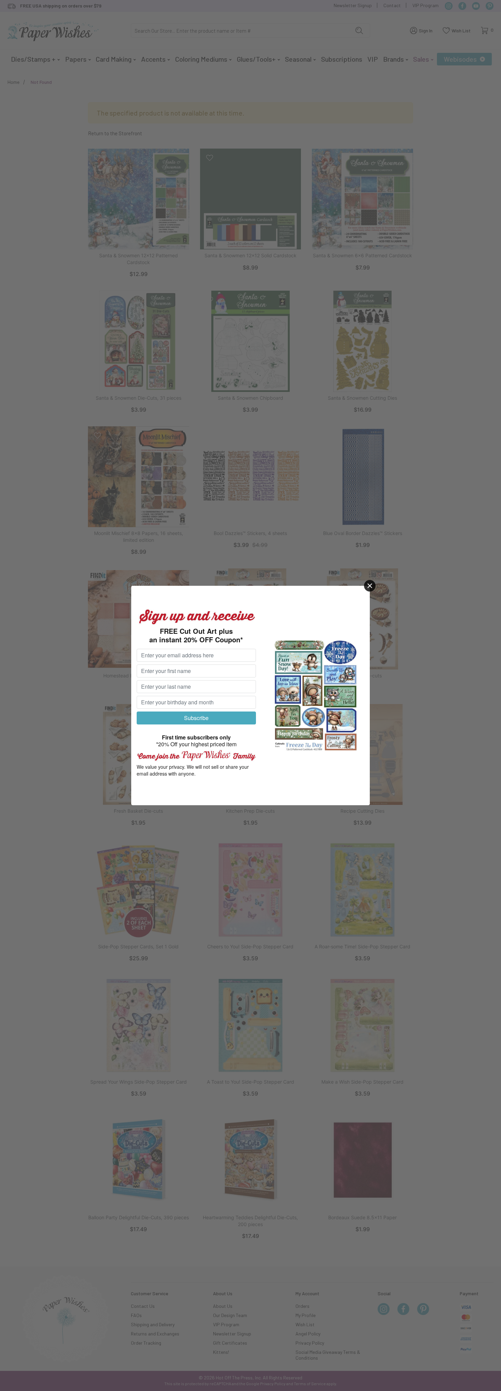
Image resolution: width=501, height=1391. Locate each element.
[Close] (370, 586)
